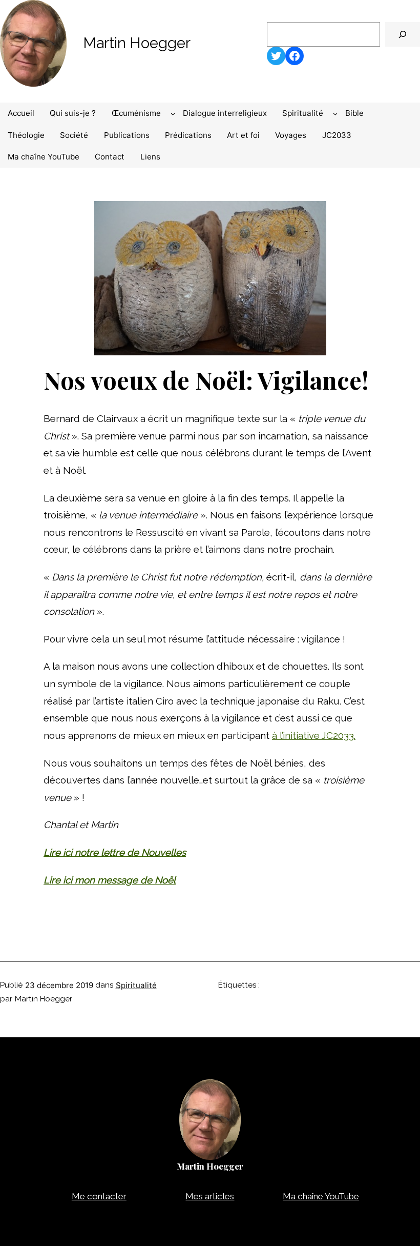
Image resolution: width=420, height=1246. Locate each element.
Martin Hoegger (137, 43)
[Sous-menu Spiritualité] (335, 113)
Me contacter (99, 1196)
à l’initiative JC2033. (313, 735)
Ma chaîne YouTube (321, 1196)
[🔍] (402, 34)
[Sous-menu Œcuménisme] (173, 113)
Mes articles (209, 1196)
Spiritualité (136, 985)
